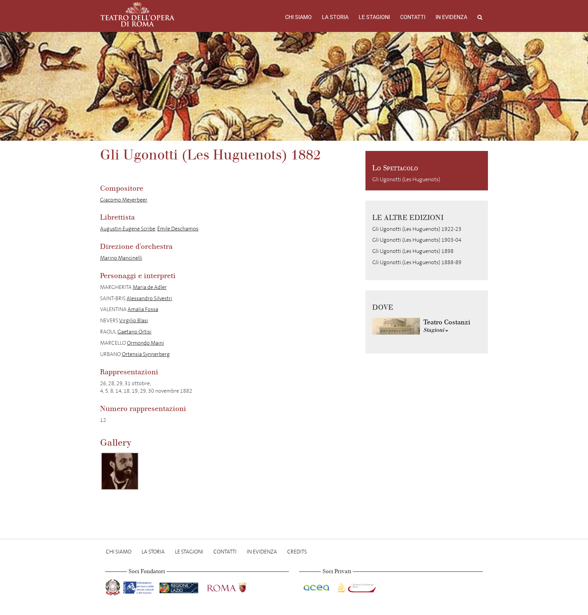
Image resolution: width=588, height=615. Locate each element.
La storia (335, 17)
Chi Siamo (298, 17)
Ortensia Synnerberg (146, 354)
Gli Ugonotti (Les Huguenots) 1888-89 (416, 262)
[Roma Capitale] (236, 586)
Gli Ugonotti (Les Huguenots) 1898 (413, 251)
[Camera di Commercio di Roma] (355, 586)
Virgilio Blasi (133, 320)
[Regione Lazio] (179, 586)
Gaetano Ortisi (134, 331)
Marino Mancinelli (121, 257)
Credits (297, 551)
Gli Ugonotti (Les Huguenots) (406, 179)
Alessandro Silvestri (149, 298)
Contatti (412, 17)
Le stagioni (374, 17)
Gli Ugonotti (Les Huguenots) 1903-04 (416, 239)
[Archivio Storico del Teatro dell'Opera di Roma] (137, 14)
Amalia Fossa (143, 309)
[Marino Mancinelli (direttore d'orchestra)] (120, 471)
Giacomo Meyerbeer (123, 199)
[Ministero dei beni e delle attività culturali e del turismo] (140, 586)
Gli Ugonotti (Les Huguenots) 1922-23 (416, 229)
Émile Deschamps (177, 228)
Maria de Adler (150, 287)
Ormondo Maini (145, 342)
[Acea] (316, 586)
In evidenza (451, 17)
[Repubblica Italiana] (113, 586)
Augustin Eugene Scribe (127, 228)
